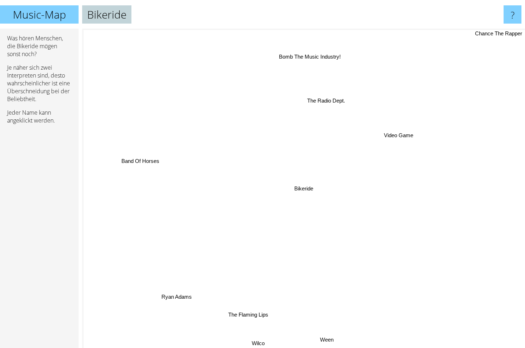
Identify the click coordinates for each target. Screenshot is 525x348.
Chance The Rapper (498, 33)
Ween (328, 340)
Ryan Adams (176, 297)
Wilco (250, 343)
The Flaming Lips (248, 314)
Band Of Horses (141, 163)
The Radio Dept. (327, 101)
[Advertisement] (39, 239)
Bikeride (303, 188)
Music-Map (39, 14)
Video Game (396, 131)
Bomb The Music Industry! (314, 57)
